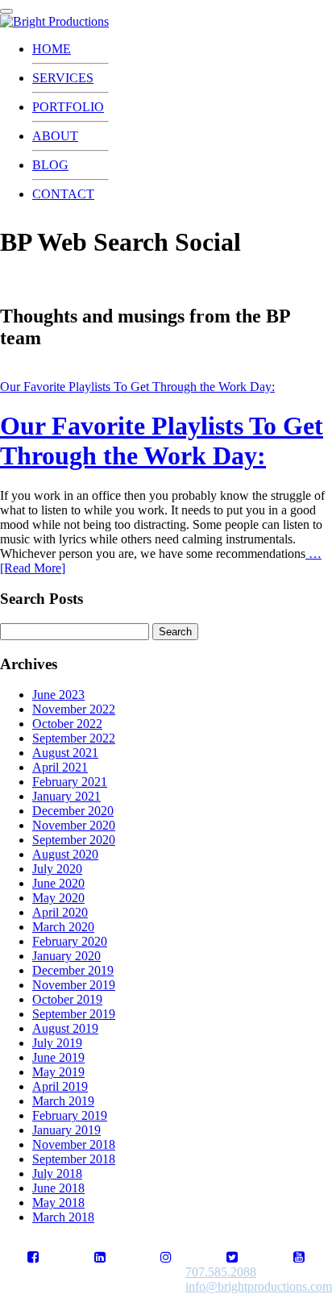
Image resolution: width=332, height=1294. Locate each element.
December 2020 (73, 811)
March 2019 (63, 1101)
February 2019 (69, 1115)
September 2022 (73, 738)
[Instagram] (166, 1257)
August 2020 (65, 854)
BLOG (50, 165)
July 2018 (57, 1173)
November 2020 (73, 825)
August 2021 (65, 752)
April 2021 (60, 767)
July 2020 (57, 869)
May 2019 (58, 1072)
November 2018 (73, 1144)
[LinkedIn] (100, 1257)
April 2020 (60, 912)
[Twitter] (232, 1257)
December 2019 (73, 970)
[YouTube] (299, 1257)
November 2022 (73, 709)
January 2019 (66, 1130)
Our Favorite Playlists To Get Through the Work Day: (137, 386)
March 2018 (63, 1217)
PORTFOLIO (68, 107)
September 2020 (73, 840)
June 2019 (58, 1057)
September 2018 (73, 1159)
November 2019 (73, 985)
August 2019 (65, 1028)
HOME (51, 49)
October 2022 (67, 723)
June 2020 (58, 883)
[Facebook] (33, 1257)
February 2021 (69, 781)
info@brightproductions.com (258, 1286)
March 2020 (63, 927)
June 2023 (58, 694)
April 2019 (60, 1086)
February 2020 (69, 941)
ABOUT (55, 136)
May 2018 (58, 1202)
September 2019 (73, 1014)
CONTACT (63, 194)
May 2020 (58, 898)
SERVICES (62, 78)
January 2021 (66, 796)
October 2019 (67, 999)
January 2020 (66, 956)
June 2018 (58, 1188)
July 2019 (57, 1043)
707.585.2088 (220, 1272)
